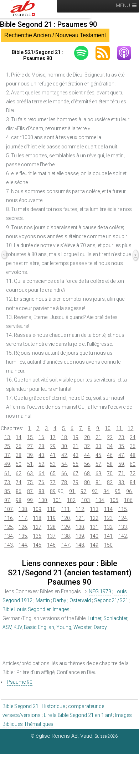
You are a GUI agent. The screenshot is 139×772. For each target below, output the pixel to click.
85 (7, 491)
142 (122, 536)
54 (64, 464)
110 (51, 509)
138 (65, 536)
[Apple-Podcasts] (127, 53)
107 (8, 509)
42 (64, 455)
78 (64, 482)
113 (94, 509)
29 (53, 446)
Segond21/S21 (111, 600)
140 (94, 536)
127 (37, 527)
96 (129, 491)
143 (8, 545)
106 (128, 500)
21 (98, 437)
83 (121, 482)
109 (37, 509)
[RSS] (106, 53)
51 (30, 464)
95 (117, 491)
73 (7, 482)
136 (37, 536)
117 (23, 518)
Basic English (39, 627)
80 (87, 482)
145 (37, 545)
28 (41, 446)
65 (53, 473)
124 (122, 518)
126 (23, 527)
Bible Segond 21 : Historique (33, 706)
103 (85, 500)
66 (64, 473)
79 (75, 482)
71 (121, 473)
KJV (18, 627)
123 (108, 518)
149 (94, 545)
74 (18, 482)
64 (41, 473)
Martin (43, 600)
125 (8, 527)
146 (51, 545)
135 (23, 536)
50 (18, 464)
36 (132, 446)
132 (108, 527)
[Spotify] (85, 53)
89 (53, 491)
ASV (6, 627)
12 (130, 428)
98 (18, 500)
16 (41, 437)
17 (53, 437)
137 (51, 536)
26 (18, 446)
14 (18, 437)
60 (132, 464)
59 (121, 464)
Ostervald (80, 600)
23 (121, 437)
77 (53, 482)
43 (75, 455)
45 (98, 455)
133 (122, 527)
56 (87, 464)
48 (132, 455)
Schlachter (115, 618)
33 (98, 446)
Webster (82, 627)
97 (7, 500)
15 (30, 437)
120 (65, 518)
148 (80, 545)
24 (132, 437)
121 (80, 518)
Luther (94, 618)
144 (23, 545)
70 (110, 473)
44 (87, 455)
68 (87, 473)
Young (63, 627)
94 (106, 491)
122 (94, 518)
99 (30, 500)
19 (75, 437)
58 (110, 464)
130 (80, 527)
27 (30, 446)
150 (108, 545)
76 (41, 482)
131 (94, 527)
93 (95, 491)
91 (72, 491)
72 (132, 473)
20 (87, 437)
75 (30, 482)
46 (110, 455)
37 (7, 455)
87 (30, 491)
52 (41, 464)
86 (18, 491)
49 (7, 464)
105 (114, 500)
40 (41, 455)
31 (75, 446)
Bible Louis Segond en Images (36, 609)
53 (53, 464)
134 (8, 536)
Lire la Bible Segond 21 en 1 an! (78, 715)
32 (87, 446)
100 (42, 500)
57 (98, 464)
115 (122, 509)
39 (30, 455)
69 (98, 473)
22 (110, 437)
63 (30, 473)
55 (75, 464)
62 (18, 473)
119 (51, 518)
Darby (59, 600)
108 (23, 509)
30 (64, 446)
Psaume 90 (19, 682)
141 (108, 536)
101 (57, 500)
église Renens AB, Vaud (64, 736)
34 (110, 446)
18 (64, 437)
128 (51, 527)
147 (65, 545)
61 (7, 473)
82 (110, 482)
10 (107, 428)
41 (53, 455)
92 (83, 491)
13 (7, 437)
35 (121, 446)
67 (75, 473)
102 (71, 500)
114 (108, 509)
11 (119, 428)
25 (7, 446)
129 (65, 527)
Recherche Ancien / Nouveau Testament (55, 35)
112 (80, 509)
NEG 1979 (100, 591)
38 (18, 455)
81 (98, 482)
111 (65, 509)
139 (80, 536)
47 (121, 455)
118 (37, 518)
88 (41, 491)
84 (132, 482)
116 (8, 518)
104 (100, 500)
